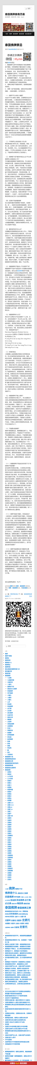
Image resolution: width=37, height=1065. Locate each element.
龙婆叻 (9, 818)
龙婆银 (9, 875)
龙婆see (9, 807)
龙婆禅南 (10, 857)
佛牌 (10, 34)
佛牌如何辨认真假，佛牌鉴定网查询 (15, 955)
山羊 (8, 702)
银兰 (8, 752)
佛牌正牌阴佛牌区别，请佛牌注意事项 (16, 981)
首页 (7, 34)
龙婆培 (9, 822)
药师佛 (7, 914)
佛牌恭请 (7, 660)
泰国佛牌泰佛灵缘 (15, 14)
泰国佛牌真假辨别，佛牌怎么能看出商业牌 (17, 975)
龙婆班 (9, 849)
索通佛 (9, 733)
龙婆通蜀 (10, 870)
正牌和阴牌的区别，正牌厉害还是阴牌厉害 (17, 984)
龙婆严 (9, 814)
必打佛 (9, 708)
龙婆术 (9, 842)
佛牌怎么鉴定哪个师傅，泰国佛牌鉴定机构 (17, 944)
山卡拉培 (10, 776)
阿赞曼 (9, 800)
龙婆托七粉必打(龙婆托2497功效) (15, 1022)
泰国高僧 (21, 34)
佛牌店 (7, 658)
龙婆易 (9, 838)
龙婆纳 (9, 862)
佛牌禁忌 (7, 665)
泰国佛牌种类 (9, 765)
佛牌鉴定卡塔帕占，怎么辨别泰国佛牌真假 (17, 949)
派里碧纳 (10, 726)
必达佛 (9, 711)
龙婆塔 (9, 825)
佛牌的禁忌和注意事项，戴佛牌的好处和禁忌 (18, 953)
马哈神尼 (10, 754)
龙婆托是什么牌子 (10, 1037)
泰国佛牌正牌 (9, 761)
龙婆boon (10, 803)
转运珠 (9, 748)
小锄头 (9, 700)
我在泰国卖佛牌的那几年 (12, 669)
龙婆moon (10, 805)
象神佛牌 (10, 739)
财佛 (8, 741)
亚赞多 (9, 772)
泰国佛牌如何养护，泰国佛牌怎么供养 (16, 964)
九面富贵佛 (10, 680)
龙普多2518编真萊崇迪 (12, 998)
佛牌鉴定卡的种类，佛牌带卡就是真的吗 (17, 968)
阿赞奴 (9, 794)
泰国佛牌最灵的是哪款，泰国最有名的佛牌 (17, 946)
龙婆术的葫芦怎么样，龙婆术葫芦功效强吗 (17, 966)
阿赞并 (9, 796)
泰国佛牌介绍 (9, 757)
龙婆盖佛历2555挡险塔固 (12, 1044)
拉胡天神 (10, 715)
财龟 (8, 743)
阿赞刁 (9, 785)
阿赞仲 (9, 781)
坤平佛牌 (10, 693)
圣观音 (7, 1024)
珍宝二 (9, 728)
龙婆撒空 (10, 835)
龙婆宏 (9, 831)
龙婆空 (9, 860)
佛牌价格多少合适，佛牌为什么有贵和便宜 (17, 973)
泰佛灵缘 (7, 673)
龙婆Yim (10, 809)
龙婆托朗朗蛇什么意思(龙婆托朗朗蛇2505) (17, 1002)
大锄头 (9, 695)
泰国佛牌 (15, 34)
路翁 (8, 746)
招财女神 (10, 717)
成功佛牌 (10, 713)
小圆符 (9, 697)
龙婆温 (9, 846)
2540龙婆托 (8, 1040)
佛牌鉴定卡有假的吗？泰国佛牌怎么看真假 (17, 962)
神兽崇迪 (10, 730)
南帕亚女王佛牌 (12, 689)
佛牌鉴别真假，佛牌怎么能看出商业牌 (16, 1018)
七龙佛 (9, 678)
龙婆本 (9, 840)
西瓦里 (9, 737)
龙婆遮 (9, 873)
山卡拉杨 (10, 778)
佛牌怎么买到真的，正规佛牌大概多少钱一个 (18, 971)
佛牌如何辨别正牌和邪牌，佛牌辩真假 (16, 977)
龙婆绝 (9, 864)
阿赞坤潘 (10, 789)
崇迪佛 (9, 704)
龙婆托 (9, 833)
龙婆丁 (9, 811)
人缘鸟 (9, 684)
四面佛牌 (10, 691)
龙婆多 (9, 827)
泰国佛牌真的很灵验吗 (11, 763)
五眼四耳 (10, 682)
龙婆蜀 (9, 866)
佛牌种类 (7, 667)
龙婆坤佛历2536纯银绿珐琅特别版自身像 (17, 1042)
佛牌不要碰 (8, 656)
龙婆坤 (9, 820)
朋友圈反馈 (28, 34)
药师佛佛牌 (10, 735)
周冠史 (9, 774)
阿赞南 (9, 787)
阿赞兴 (9, 783)
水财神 (9, 722)
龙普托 (9, 879)
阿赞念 (9, 798)
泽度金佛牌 (10, 724)
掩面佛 (9, 719)
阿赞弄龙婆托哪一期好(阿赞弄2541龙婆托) (17, 1000)
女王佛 (26, 897)
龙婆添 (9, 844)
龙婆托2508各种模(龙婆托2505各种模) (16, 1026)
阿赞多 (9, 792)
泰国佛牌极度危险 (10, 759)
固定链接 (24, 588)
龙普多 (9, 877)
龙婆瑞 (9, 851)
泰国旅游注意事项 (10, 768)
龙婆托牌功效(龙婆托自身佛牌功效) (15, 1020)
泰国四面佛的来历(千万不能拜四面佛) (16, 996)
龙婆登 (9, 853)
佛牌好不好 (10, 686)
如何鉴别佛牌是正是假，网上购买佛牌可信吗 (18, 979)
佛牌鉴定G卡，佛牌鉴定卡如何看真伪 (16, 951)
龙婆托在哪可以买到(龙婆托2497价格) (16, 1029)
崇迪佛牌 (10, 706)
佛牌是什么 (8, 662)
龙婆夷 (9, 829)
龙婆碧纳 (10, 855)
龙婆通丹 (10, 868)
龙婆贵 (12, 927)
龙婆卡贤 (10, 816)
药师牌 (20, 914)
